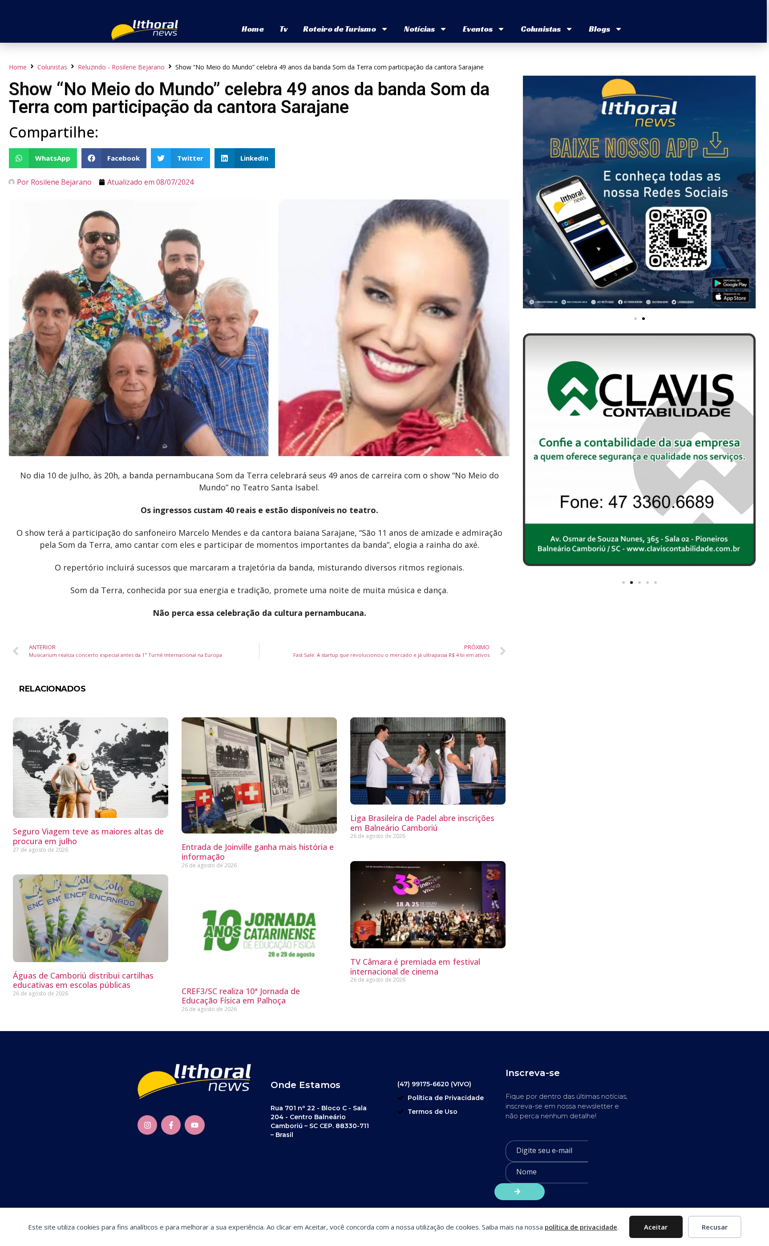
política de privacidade (581, 1226)
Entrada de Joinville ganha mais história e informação (258, 851)
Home (253, 29)
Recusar (715, 1226)
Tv (283, 29)
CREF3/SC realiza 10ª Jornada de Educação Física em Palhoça (241, 996)
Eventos (478, 29)
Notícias (419, 29)
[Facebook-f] (171, 1125)
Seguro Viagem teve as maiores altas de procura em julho (88, 836)
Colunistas (541, 29)
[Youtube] (194, 1125)
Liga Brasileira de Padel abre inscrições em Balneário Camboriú (422, 823)
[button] (43, 158)
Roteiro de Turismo (339, 29)
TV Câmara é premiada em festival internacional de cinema (415, 966)
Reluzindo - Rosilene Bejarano (121, 67)
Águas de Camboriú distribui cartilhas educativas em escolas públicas (83, 980)
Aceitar (656, 1226)
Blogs (599, 29)
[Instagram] (147, 1125)
